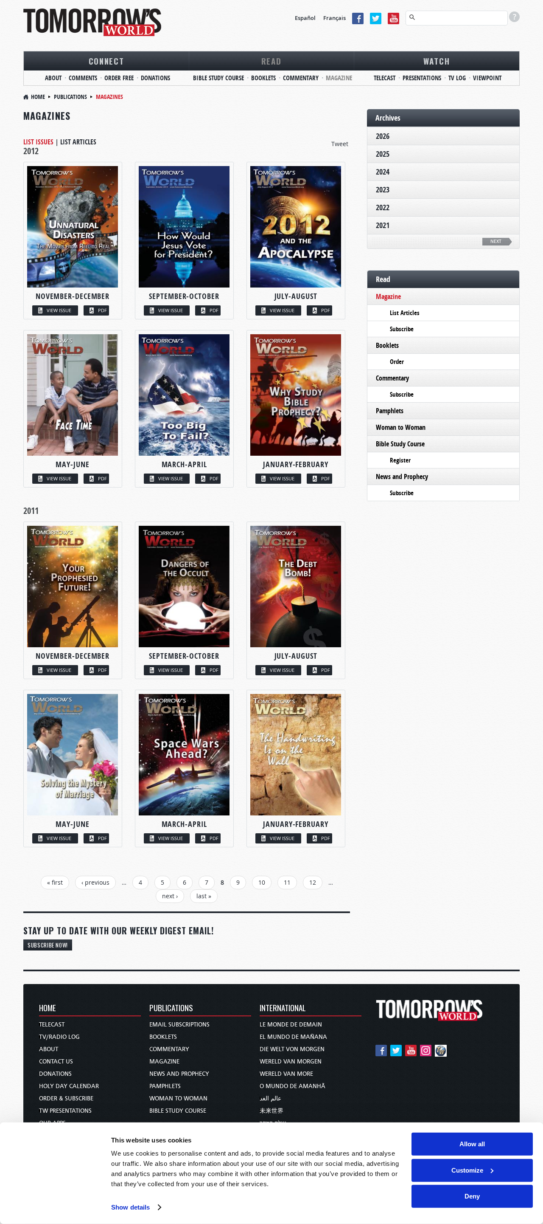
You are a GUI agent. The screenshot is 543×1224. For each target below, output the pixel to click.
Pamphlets (389, 410)
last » (203, 896)
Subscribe (402, 328)
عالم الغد (270, 1098)
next (495, 241)
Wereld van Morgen (291, 1061)
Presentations (422, 77)
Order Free (119, 77)
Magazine (339, 77)
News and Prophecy (402, 476)
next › (170, 896)
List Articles (78, 142)
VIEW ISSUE (59, 310)
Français (334, 18)
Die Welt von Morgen (292, 1049)
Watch (436, 61)
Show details (130, 1207)
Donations (155, 77)
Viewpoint (487, 77)
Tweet (339, 144)
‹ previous (95, 882)
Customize (467, 1169)
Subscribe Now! (48, 945)
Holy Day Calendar (69, 1086)
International (283, 1008)
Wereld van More (286, 1073)
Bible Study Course (218, 77)
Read (271, 61)
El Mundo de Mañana (293, 1037)
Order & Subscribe (66, 1098)
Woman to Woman (400, 427)
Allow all (472, 1144)
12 (312, 882)
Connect (106, 61)
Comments (83, 77)
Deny (472, 1196)
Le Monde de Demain (291, 1024)
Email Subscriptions (179, 1024)
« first (55, 882)
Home (38, 97)
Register (400, 460)
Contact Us (56, 1061)
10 (261, 882)
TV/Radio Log (59, 1037)
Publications (70, 97)
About (53, 77)
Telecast (384, 77)
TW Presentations (65, 1110)
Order (397, 361)
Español (305, 18)
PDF (102, 310)
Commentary (301, 77)
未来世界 (271, 1110)
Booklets (263, 77)
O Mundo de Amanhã (292, 1086)
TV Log (457, 77)
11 (287, 882)
